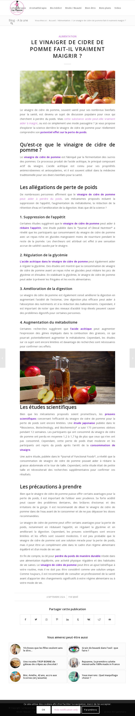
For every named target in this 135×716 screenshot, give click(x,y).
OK (43, 709)
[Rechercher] (12, 23)
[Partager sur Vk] (88, 619)
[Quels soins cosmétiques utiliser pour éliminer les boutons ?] (2, 358)
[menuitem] (18, 8)
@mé (75, 596)
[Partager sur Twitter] (36, 619)
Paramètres (90, 709)
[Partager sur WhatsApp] (46, 619)
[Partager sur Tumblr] (78, 619)
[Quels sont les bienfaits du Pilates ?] (132, 358)
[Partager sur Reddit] (99, 619)
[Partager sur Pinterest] (57, 619)
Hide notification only (66, 709)
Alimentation (67, 36)
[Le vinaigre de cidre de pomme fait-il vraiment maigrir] (67, 87)
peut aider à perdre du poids (41, 198)
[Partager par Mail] (110, 619)
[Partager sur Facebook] (25, 619)
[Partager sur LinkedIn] (67, 619)
